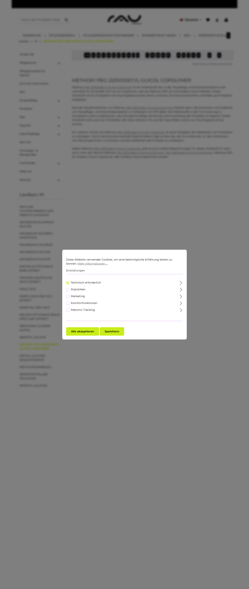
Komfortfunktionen (84, 303)
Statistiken (78, 289)
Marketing (78, 296)
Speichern (112, 331)
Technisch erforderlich (86, 282)
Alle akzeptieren (82, 331)
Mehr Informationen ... (93, 263)
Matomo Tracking (83, 309)
